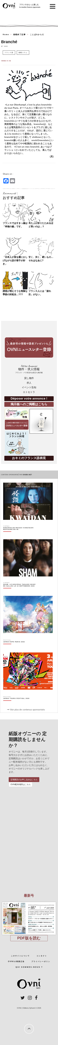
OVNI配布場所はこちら (20, 784)
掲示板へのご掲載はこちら (29, 404)
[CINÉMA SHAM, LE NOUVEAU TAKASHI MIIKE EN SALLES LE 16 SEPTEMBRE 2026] (20, 591)
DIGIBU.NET (27, 475)
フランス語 (9, 52)
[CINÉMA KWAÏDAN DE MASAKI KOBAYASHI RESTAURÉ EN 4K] (20, 534)
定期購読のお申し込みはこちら (24, 779)
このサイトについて (20, 956)
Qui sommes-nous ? (29, 967)
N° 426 (4, 46)
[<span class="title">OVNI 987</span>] (29, 902)
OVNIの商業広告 (16, 961)
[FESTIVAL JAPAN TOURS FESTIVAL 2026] (16, 704)
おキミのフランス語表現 (29, 458)
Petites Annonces (29, 369)
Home (6, 34)
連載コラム (23, 52)
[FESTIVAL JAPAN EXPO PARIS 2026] (14, 647)
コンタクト (42, 956)
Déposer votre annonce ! (29, 398)
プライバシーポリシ (40, 961)
